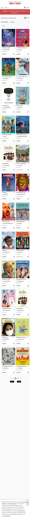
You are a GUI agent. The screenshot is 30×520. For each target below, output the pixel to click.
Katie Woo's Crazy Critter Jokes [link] (22, 337)
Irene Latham (20, 78)
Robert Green (6, 339)
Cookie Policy (7, 516)
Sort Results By (4, 22)
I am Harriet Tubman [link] (7, 76)
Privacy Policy (12, 503)
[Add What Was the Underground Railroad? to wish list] (28, 141)
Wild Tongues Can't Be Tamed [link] (22, 192)
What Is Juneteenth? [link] (21, 163)
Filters (3, 26)
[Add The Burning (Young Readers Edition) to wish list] (28, 373)
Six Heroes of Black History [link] (7, 134)
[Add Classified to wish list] (14, 199)
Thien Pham (20, 107)
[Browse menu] (27, 7)
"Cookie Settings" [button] (21, 510)
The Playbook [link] (5, 105)
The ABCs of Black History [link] (22, 47)
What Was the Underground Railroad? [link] (22, 134)
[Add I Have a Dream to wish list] (14, 228)
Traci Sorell (6, 194)
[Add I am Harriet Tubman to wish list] (14, 83)
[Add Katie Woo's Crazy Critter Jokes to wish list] (28, 344)
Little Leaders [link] (5, 163)
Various (5, 136)
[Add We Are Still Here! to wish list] (28, 228)
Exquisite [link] (4, 250)
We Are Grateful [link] (20, 250)
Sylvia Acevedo (6, 49)
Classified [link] (4, 192)
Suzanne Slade (6, 252)
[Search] (2, 7)
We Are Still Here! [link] (21, 221)
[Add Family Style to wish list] (28, 112)
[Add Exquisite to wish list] (14, 257)
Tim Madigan (20, 368)
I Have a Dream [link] (6, 221)
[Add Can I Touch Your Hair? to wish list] (28, 83)
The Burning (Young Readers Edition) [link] (22, 366)
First (12, 381)
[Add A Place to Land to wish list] (14, 286)
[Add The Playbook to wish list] (14, 112)
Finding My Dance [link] (6, 308)
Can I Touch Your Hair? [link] (22, 76)
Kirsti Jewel (20, 165)
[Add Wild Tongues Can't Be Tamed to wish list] (28, 199)
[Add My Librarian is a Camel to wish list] (28, 286)
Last (19, 381)
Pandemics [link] (4, 337)
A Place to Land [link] (6, 279)
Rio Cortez (20, 49)
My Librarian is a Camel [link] (22, 279)
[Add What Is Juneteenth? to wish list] (28, 170)
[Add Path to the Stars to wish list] (14, 54)
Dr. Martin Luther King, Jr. (8, 223)
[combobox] (12, 7)
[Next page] (20, 378)
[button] (25, 18)
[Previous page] (11, 378)
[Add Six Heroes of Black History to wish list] (14, 141)
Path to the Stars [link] (6, 47)
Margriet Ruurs (20, 281)
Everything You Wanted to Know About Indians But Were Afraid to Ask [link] (7, 366)
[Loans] (25, 7)
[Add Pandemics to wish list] (14, 344)
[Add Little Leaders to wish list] (14, 170)
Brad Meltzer (6, 78)
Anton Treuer (6, 368)
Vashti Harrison (6, 165)
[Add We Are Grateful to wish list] (28, 257)
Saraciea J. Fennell (21, 194)
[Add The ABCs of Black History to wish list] (28, 54)
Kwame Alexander (7, 107)
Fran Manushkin (21, 339)
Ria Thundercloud (7, 310)
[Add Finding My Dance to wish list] (14, 315)
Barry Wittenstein (7, 281)
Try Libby (5, 11)
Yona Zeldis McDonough (22, 136)
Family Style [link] (19, 105)
